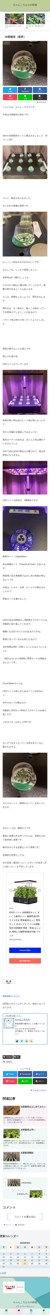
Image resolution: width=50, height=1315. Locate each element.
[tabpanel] (14, 21)
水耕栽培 (9, 1057)
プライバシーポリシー (25, 1306)
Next (48, 21)
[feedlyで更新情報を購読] (27, 1041)
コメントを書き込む (25, 1216)
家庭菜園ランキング (11, 996)
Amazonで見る (25, 950)
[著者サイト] (17, 1041)
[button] (44, 653)
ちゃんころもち (22, 1019)
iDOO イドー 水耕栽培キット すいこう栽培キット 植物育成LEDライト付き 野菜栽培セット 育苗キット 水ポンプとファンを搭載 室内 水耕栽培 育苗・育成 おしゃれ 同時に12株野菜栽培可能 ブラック (25, 924)
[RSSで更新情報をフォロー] (31, 1041)
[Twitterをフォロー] (22, 1041)
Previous (2, 21)
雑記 (18, 1057)
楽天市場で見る (25, 961)
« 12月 (3, 1273)
